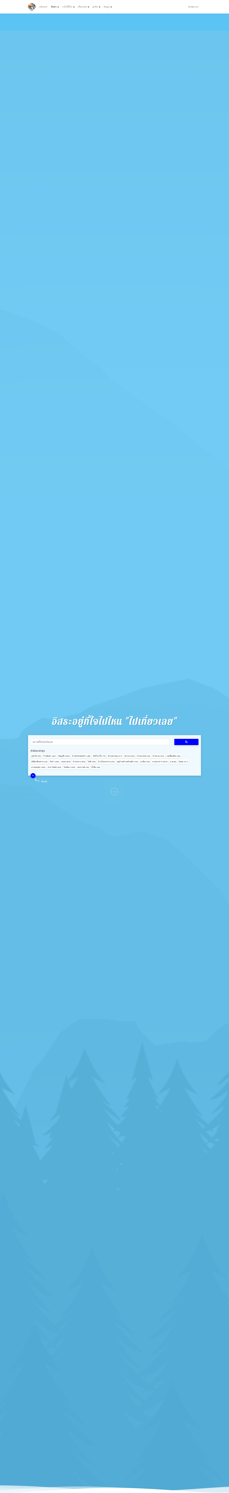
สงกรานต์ (83, 767)
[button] (33, 775)
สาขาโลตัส (54, 767)
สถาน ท (129, 756)
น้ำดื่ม (95, 767)
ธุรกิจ (95, 6)
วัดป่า (54, 762)
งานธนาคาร (160, 762)
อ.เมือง (145, 762)
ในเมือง (69, 767)
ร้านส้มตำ (49, 756)
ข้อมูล (107, 6)
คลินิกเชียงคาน (39, 762)
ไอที (92, 762)
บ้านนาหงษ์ (143, 756)
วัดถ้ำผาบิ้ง (99, 756)
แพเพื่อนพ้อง (174, 756)
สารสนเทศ (38, 767)
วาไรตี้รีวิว (67, 6)
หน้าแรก (43, 6)
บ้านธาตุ (158, 756)
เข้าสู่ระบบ (193, 6)
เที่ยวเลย (82, 6)
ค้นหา (55, 6)
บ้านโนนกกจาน (106, 762)
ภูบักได (36, 756)
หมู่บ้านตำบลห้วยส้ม (127, 762)
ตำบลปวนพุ (115, 756)
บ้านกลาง (79, 762)
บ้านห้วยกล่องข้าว (81, 756)
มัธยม (183, 762)
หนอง (66, 762)
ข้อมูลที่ (64, 756)
